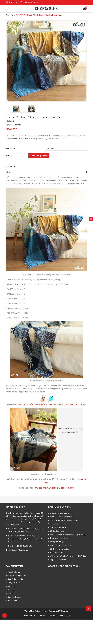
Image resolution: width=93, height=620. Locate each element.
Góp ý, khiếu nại (13, 583)
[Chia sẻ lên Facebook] (15, 166)
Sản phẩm (53, 615)
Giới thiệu (42, 615)
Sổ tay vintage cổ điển (58, 524)
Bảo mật (10, 593)
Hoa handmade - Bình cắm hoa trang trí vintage (68, 535)
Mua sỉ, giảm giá (13, 572)
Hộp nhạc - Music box (58, 560)
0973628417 (15, 2)
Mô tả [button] (8, 172)
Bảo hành (11, 590)
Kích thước (10, 148)
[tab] (46, 172)
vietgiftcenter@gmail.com (18, 550)
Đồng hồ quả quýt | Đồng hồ (60, 545)
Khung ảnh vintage (57, 542)
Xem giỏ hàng (65, 615)
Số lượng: (10, 156)
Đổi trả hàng (12, 586)
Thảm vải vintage (56, 552)
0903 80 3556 (33, 2)
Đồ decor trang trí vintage (60, 549)
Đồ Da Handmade (57, 531)
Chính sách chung (14, 597)
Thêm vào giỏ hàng (39, 156)
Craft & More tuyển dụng (16, 575)
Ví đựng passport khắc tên (60, 513)
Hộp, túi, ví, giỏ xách (58, 527)
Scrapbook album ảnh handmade (62, 517)
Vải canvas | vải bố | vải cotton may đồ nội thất (68, 556)
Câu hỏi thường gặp (15, 579)
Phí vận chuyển (13, 601)
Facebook (56, 574)
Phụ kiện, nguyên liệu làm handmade (64, 520)
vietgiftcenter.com (29, 615)
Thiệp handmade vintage (59, 538)
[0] (84, 9)
